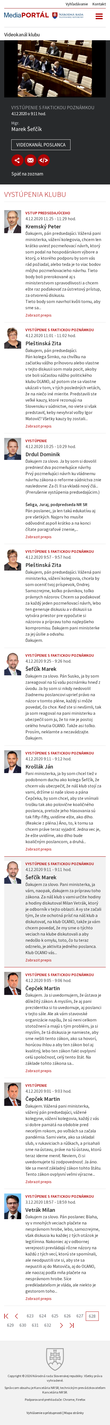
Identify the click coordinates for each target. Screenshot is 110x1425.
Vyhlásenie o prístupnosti (44, 1413)
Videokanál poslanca (40, 145)
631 (35, 1325)
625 (55, 1316)
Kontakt (99, 3)
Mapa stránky (74, 1413)
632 (47, 1325)
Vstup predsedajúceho (47, 212)
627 (79, 1316)
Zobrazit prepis (38, 315)
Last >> (68, 1325)
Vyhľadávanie (77, 3)
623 (30, 1316)
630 (22, 1325)
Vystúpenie (36, 440)
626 (67, 1316)
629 (10, 1325)
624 (42, 1316)
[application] (55, 68)
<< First (9, 1316)
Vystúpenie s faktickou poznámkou (59, 329)
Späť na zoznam (27, 174)
